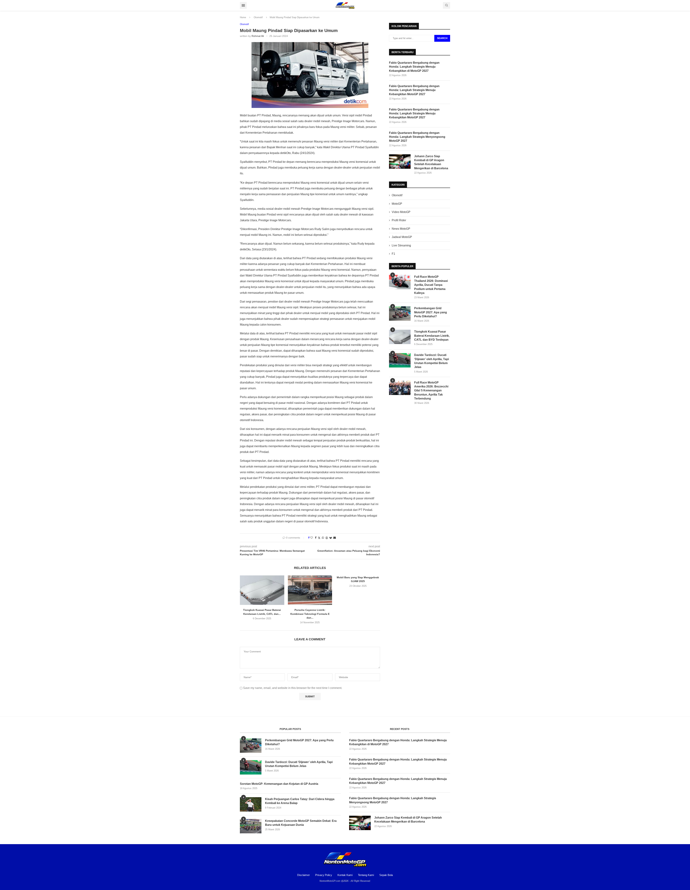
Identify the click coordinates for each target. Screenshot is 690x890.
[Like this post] (311, 537)
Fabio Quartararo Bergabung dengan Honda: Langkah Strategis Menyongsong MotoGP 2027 (417, 136)
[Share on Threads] (326, 537)
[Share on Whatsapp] (323, 537)
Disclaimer (303, 875)
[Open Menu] (243, 5)
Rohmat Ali (258, 36)
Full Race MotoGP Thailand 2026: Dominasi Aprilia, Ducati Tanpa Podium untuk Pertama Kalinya (431, 284)
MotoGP (397, 203)
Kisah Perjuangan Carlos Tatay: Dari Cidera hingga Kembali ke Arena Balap (299, 801)
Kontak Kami (345, 875)
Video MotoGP (401, 212)
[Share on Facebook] (315, 537)
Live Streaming (401, 245)
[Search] (446, 5)
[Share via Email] (334, 537)
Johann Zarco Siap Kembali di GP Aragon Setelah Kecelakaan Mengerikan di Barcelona (431, 162)
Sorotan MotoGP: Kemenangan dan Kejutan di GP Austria (279, 783)
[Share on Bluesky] (330, 537)
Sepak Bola (386, 875)
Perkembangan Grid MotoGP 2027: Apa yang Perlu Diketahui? (430, 312)
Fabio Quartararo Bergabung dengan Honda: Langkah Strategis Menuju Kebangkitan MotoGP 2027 (414, 90)
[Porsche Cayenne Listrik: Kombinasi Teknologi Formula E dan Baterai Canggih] (310, 590)
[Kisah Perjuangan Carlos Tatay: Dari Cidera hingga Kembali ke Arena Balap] (250, 804)
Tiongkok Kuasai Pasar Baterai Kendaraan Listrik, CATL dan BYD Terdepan (432, 335)
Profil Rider (399, 220)
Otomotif (258, 17)
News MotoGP (401, 228)
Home (243, 17)
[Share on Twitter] (319, 537)
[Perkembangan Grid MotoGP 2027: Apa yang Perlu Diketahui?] (400, 313)
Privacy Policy (323, 875)
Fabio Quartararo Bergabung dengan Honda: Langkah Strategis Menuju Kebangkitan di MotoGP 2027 (414, 66)
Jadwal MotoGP (402, 237)
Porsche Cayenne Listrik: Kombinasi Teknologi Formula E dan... (310, 614)
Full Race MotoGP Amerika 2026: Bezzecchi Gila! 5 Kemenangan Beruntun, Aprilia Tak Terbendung (431, 390)
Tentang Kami (366, 875)
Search (442, 38)
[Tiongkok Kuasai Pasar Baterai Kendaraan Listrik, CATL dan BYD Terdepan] (262, 590)
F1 (393, 253)
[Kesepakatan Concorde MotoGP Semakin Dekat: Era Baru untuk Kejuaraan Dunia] (250, 826)
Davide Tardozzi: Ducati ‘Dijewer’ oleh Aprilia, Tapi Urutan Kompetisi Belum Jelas (431, 361)
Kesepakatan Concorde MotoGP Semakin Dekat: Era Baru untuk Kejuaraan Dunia (301, 822)
